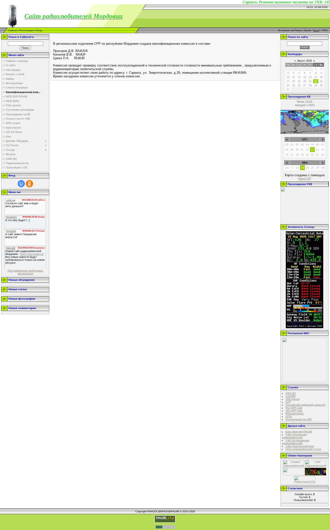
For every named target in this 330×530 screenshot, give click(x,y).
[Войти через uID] (21, 183)
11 (302, 149)
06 (317, 144)
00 (287, 144)
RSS (325, 30)
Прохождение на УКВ (298, 419)
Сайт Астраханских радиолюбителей (295, 442)
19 (302, 154)
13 (312, 149)
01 (292, 144)
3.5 (287, 167)
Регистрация (26, 30)
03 (302, 144)
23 (322, 154)
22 (317, 154)
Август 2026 (304, 60)
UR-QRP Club (294, 410)
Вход (39, 30)
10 (297, 149)
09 (292, 149)
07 (322, 144)
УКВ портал (293, 399)
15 (322, 149)
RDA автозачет (295, 413)
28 (322, 167)
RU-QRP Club (294, 407)
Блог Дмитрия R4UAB (299, 431)
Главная (12, 30)
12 (307, 149)
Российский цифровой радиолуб (305, 404)
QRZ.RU (291, 393)
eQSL (289, 416)
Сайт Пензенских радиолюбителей (294, 436)
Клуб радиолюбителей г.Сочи (303, 449)
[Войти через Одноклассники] (29, 183)
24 (317, 167)
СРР (288, 401)
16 (287, 154)
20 (307, 154)
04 (307, 144)
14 (317, 149)
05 (312, 144)
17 (292, 154)
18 (297, 154)
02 (297, 144)
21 (312, 154)
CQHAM (290, 396)
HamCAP (304, 179)
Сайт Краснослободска (300, 446)
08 (287, 149)
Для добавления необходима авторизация (25, 272)
